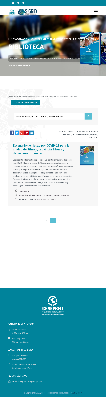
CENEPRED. (77, 392)
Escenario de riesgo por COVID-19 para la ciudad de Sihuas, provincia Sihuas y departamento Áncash (41, 149)
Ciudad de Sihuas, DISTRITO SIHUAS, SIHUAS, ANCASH (44, 195)
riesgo (46, 199)
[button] (96, 11)
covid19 (53, 199)
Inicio (11, 65)
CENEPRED (24, 191)
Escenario (38, 199)
